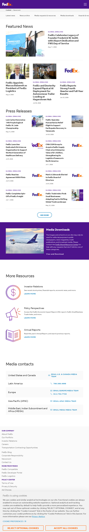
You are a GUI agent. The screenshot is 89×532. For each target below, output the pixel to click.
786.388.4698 (59, 383)
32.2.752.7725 (60, 394)
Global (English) (55, 32)
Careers (5, 444)
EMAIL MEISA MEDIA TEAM (65, 410)
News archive (25, 15)
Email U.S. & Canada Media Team (64, 375)
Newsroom (17, 10)
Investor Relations (33, 286)
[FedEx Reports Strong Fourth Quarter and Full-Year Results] (71, 71)
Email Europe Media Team (66, 390)
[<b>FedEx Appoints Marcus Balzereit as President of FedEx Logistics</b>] (17, 71)
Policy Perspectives (34, 308)
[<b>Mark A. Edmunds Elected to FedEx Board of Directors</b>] (77, 177)
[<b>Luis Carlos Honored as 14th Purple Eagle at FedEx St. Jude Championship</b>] (37, 124)
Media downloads (67, 15)
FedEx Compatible (10, 469)
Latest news (10, 15)
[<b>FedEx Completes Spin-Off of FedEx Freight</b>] (37, 195)
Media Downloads (58, 229)
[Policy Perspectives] (13, 314)
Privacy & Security (9, 486)
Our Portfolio (7, 437)
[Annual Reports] (13, 335)
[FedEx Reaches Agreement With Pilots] (37, 176)
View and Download (55, 254)
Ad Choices (6, 490)
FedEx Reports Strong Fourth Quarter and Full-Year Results (71, 89)
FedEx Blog (7, 452)
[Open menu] (85, 4)
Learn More (30, 294)
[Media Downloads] (25, 241)
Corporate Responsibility (12, 455)
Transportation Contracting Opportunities (20, 447)
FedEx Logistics (8, 476)
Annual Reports (32, 329)
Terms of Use (7, 483)
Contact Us (6, 462)
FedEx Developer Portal (12, 473)
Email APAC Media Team (64, 401)
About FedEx (7, 434)
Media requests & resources (45, 15)
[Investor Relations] (13, 292)
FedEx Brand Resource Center (66, 244)
